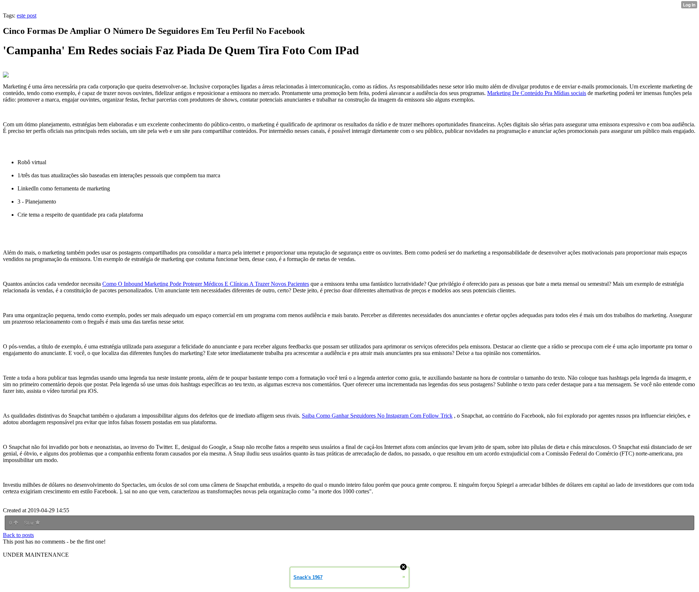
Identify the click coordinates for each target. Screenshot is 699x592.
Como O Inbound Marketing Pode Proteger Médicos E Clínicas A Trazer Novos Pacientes (205, 284)
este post (26, 15)
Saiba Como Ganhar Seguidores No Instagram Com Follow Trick (377, 416)
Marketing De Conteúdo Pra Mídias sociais (536, 93)
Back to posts (18, 535)
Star (29, 523)
